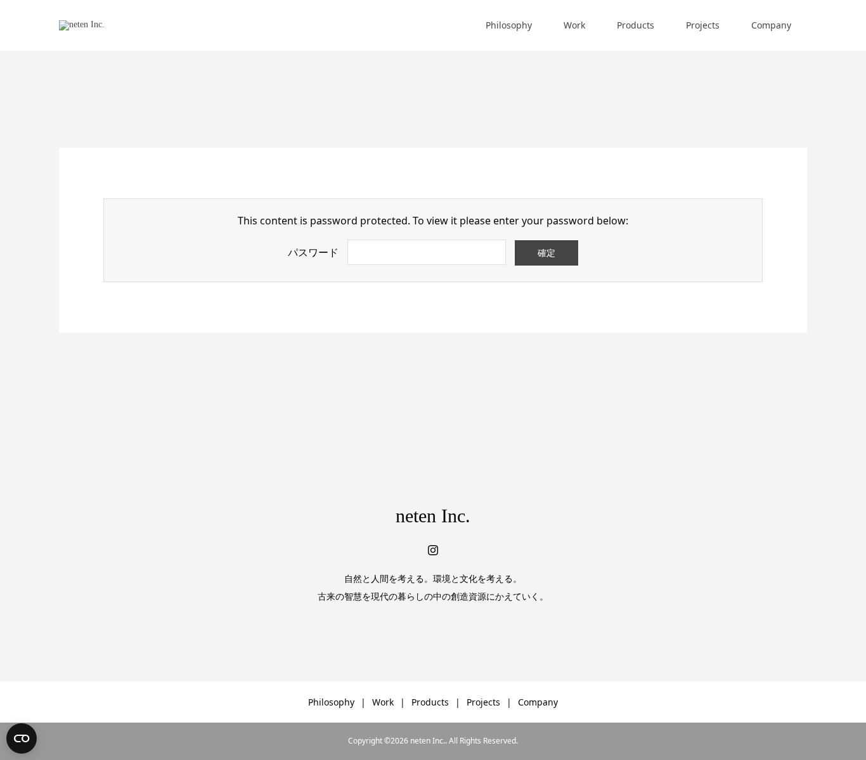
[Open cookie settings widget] (21, 738)
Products (635, 25)
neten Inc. (433, 515)
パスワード (313, 252)
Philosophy (509, 25)
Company (771, 25)
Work (574, 25)
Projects (703, 25)
